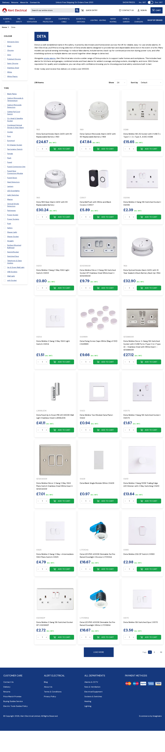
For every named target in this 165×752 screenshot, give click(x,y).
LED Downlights (13, 191)
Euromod (11, 140)
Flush (9, 158)
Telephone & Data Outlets (14, 262)
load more (98, 652)
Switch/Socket (13, 252)
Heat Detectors (13, 182)
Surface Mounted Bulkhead (14, 246)
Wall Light (11, 276)
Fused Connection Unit (16, 167)
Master (10, 199)
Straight (10, 241)
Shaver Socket (13, 236)
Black (9, 46)
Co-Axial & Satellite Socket (15, 119)
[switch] (150, 2)
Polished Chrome (14, 59)
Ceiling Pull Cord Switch (13, 113)
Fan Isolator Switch (14, 149)
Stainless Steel (13, 68)
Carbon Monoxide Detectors (14, 106)
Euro (9, 136)
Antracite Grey (13, 42)
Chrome (10, 50)
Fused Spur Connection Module (15, 172)
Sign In (143, 10)
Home (4, 27)
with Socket (12, 280)
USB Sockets (12, 272)
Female (10, 153)
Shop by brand (155, 20)
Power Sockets (13, 219)
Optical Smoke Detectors (13, 205)
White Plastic (12, 76)
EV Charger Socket (14, 145)
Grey (9, 55)
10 (161, 652)
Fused (9, 162)
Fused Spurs (12, 178)
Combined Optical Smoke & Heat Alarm (15, 126)
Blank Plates (12, 94)
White (9, 72)
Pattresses (11, 210)
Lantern (10, 186)
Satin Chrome (12, 63)
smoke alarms (50, 58)
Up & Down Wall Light (15, 267)
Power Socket (12, 215)
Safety (10, 228)
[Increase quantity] (46, 149)
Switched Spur (13, 256)
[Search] (77, 10)
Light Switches (13, 195)
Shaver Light (12, 232)
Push (9, 223)
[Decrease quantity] (38, 149)
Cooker (10, 132)
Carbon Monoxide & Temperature (15, 99)
